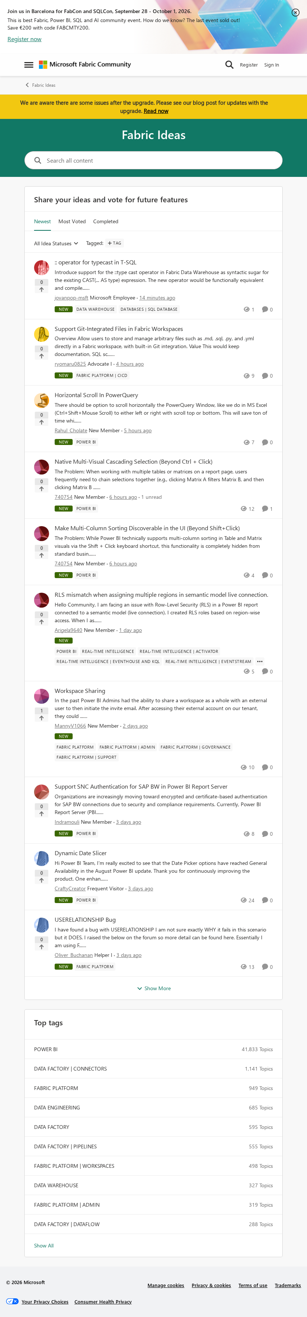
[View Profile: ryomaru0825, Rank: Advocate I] (41, 334)
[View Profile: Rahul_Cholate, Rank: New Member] (41, 400)
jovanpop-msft (71, 297)
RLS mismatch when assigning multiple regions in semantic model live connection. (161, 594)
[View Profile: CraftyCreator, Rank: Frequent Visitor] (41, 858)
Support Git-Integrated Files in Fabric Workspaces (119, 328)
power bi (46, 1049)
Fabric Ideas (43, 85)
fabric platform (56, 1088)
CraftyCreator (70, 888)
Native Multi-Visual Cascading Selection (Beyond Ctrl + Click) (134, 461)
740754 (64, 496)
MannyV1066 (70, 725)
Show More (158, 988)
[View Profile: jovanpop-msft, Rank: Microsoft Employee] (41, 267)
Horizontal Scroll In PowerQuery (96, 395)
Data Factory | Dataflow (67, 1224)
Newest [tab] (42, 221)
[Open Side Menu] (29, 64)
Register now (24, 39)
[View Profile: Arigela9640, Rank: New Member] (41, 600)
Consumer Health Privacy (103, 1301)
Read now (156, 110)
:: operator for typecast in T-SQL (96, 262)
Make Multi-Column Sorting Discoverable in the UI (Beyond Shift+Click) (147, 528)
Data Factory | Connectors (70, 1068)
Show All (44, 1245)
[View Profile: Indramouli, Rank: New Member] (41, 792)
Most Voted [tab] (72, 221)
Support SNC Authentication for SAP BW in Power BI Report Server (141, 786)
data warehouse (56, 1185)
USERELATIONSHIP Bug (85, 919)
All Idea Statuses (53, 243)
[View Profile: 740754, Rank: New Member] (41, 467)
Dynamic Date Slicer (81, 853)
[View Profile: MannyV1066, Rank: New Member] (41, 696)
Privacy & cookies (211, 1285)
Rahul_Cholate (71, 430)
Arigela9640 (68, 629)
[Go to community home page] (85, 65)
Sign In (271, 64)
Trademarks (288, 1285)
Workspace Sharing (80, 690)
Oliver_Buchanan (74, 954)
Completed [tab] (105, 221)
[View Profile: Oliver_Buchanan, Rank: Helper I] (41, 925)
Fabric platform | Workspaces (74, 1165)
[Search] (229, 64)
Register (249, 64)
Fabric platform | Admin (67, 1204)
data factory (51, 1126)
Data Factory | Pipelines (65, 1146)
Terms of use (252, 1285)
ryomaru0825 (70, 363)
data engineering (57, 1107)
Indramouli (67, 821)
